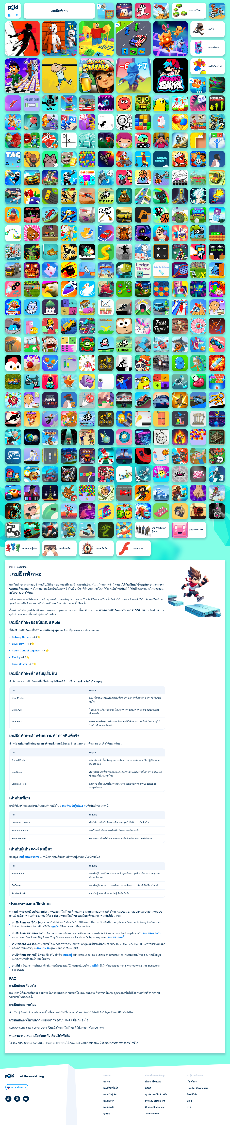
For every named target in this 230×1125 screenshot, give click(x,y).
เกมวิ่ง (55, 926)
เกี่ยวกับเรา (192, 1081)
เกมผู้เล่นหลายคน (29, 857)
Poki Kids (192, 1094)
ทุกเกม (106, 1114)
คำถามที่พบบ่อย (153, 1081)
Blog (189, 1101)
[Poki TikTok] (8, 1099)
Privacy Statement (155, 1101)
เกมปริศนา (108, 1101)
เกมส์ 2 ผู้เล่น (110, 1094)
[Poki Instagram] (17, 1099)
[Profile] (9, 15)
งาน (189, 1107)
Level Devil (18, 643)
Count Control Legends (26, 650)
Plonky (16, 657)
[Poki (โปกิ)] (13, 7)
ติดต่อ (148, 1088)
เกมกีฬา (94, 965)
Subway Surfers (21, 637)
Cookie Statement (155, 1107)
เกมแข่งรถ (43, 948)
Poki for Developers (197, 1088)
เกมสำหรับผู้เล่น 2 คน (74, 806)
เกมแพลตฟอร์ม (152, 933)
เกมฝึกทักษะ (22, 567)
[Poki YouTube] (26, 1099)
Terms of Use (152, 1114)
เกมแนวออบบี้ (116, 937)
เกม (11, 567)
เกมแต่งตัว (108, 1107)
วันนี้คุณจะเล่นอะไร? (17, 15)
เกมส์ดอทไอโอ (110, 1088)
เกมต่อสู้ (67, 955)
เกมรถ (106, 1081)
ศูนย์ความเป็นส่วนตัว (156, 1094)
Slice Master (19, 664)
